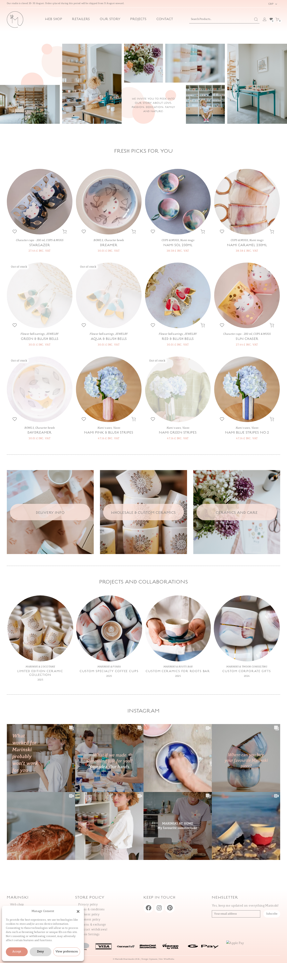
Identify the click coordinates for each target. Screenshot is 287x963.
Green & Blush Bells (40, 339)
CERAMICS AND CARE (237, 513)
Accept (16, 951)
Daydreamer (40, 433)
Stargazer (39, 245)
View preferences (66, 951)
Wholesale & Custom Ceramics (143, 513)
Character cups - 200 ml (30, 240)
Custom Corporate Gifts (246, 671)
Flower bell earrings (32, 334)
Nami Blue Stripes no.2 (247, 433)
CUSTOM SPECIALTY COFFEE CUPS (109, 671)
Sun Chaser (247, 339)
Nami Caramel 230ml (247, 245)
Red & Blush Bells (178, 339)
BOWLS (98, 240)
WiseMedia (169, 959)
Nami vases (104, 428)
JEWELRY (52, 334)
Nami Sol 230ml (178, 245)
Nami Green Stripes (178, 433)
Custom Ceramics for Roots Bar (178, 671)
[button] (78, 911)
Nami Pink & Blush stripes (108, 433)
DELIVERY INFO (50, 513)
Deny (40, 951)
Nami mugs (187, 240)
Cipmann (153, 959)
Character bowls (114, 240)
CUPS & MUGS (54, 240)
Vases (116, 428)
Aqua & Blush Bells (109, 339)
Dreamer (109, 245)
